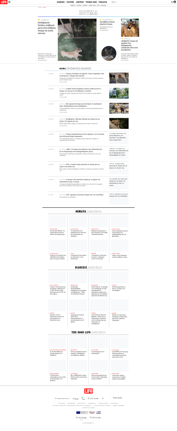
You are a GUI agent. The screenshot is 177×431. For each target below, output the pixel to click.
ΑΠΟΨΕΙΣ (80, 2)
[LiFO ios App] (95, 418)
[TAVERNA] (106, 398)
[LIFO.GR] (3, 2)
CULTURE (70, 2)
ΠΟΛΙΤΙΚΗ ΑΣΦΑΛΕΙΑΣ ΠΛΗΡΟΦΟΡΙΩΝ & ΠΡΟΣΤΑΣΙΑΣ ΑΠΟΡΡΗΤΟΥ (72, 405)
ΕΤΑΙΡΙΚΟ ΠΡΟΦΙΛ (103, 403)
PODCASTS (103, 2)
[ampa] (76, 398)
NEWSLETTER (82, 403)
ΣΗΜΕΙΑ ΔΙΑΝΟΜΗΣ (118, 405)
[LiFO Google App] (81, 418)
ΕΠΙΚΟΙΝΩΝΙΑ (71, 403)
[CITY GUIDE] (93, 398)
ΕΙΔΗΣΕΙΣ (61, 2)
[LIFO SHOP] (117, 398)
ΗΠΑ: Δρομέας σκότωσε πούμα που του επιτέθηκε (84, 195)
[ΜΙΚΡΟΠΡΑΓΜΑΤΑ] (62, 398)
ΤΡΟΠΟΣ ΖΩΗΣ (91, 2)
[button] (9, 2)
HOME (39, 7)
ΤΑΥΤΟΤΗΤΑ (61, 403)
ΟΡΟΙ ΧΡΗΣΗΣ (115, 403)
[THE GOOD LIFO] (83, 398)
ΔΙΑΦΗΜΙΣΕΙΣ (92, 403)
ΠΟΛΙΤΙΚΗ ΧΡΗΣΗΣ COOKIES (102, 405)
